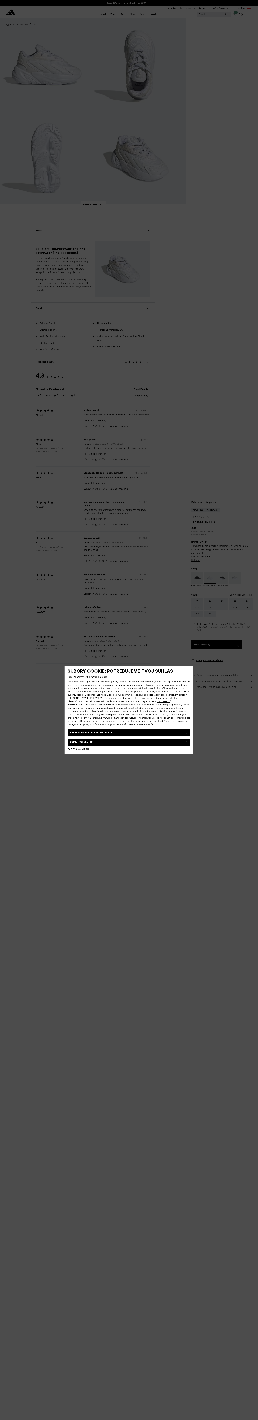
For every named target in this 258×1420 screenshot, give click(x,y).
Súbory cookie (163, 702)
